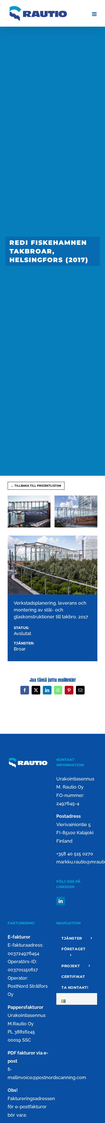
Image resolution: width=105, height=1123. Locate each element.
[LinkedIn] (60, 901)
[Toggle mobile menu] (94, 14)
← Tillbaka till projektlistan (36, 485)
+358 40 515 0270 (74, 853)
